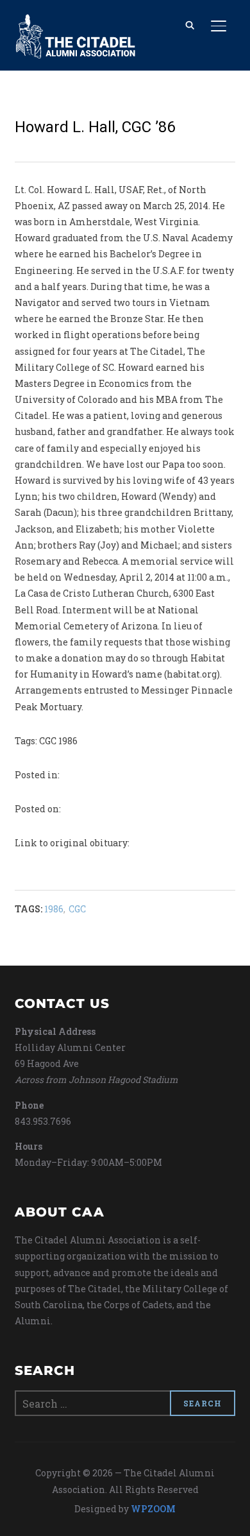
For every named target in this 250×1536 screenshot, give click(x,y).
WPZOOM (153, 1509)
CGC (77, 909)
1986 (53, 909)
